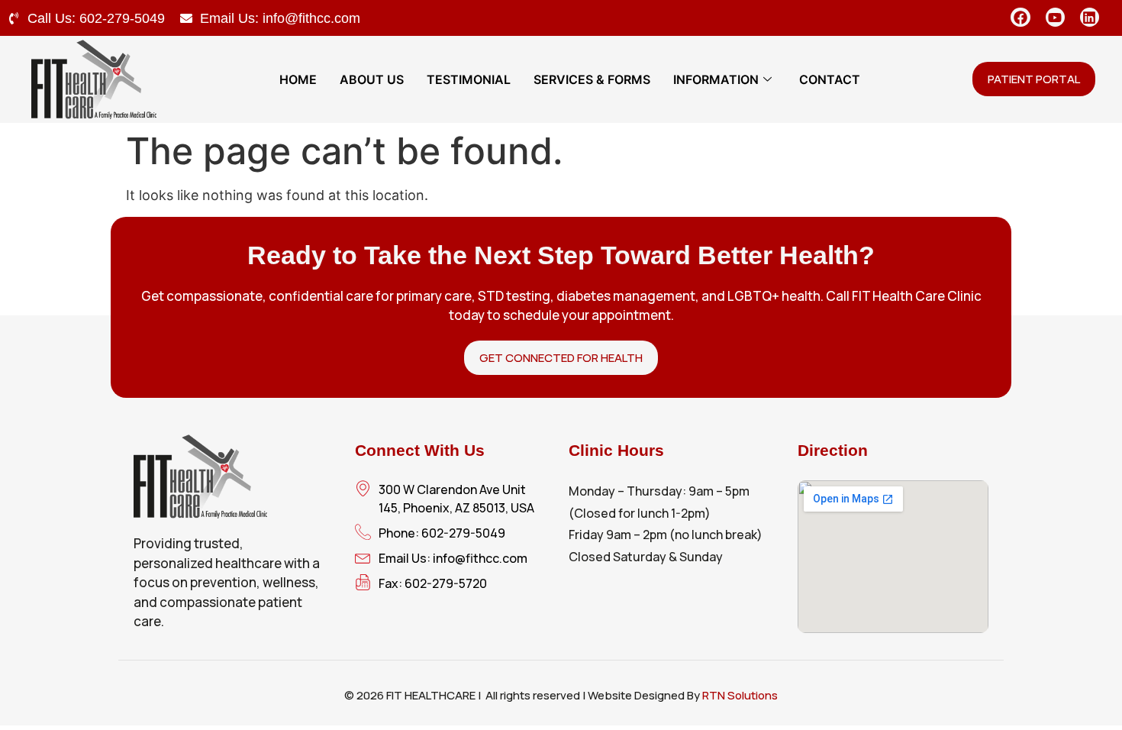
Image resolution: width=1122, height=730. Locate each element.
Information (716, 79)
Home (298, 79)
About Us (372, 79)
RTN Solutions (740, 695)
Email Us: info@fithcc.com (280, 18)
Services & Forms (592, 79)
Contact (829, 79)
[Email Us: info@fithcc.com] (186, 18)
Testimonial (469, 79)
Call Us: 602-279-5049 (96, 18)
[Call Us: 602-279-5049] (14, 18)
